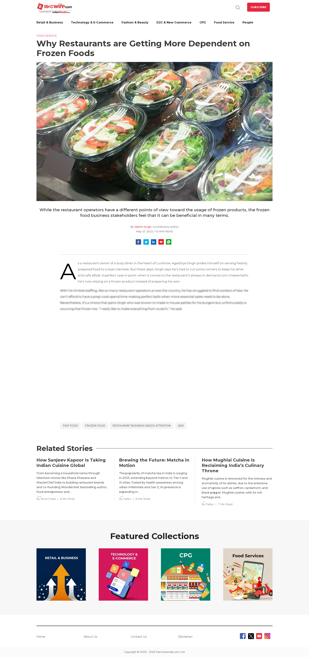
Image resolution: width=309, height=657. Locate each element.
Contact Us (139, 636)
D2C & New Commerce (174, 22)
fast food (70, 425)
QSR (181, 425)
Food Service (224, 22)
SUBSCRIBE (258, 7)
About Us (90, 636)
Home (40, 636)
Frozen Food (95, 425)
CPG (203, 22)
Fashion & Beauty (135, 22)
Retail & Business (49, 22)
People (247, 22)
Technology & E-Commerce (92, 22)
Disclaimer (185, 636)
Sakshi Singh (142, 226)
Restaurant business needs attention (141, 425)
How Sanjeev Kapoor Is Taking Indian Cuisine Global (71, 462)
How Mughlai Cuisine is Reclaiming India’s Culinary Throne (233, 465)
